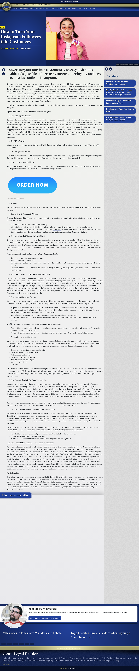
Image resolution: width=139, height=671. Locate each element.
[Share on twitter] (3, 74)
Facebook (67, 1)
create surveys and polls (16, 247)
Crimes (92, 8)
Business (24, 8)
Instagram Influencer (15, 644)
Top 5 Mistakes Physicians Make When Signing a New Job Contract (100, 635)
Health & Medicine (39, 8)
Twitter (74, 1)
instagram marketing (21, 644)
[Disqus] (52, 525)
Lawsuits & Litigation (59, 8)
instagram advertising (9, 644)
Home (16, 8)
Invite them (57, 229)
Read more (6, 665)
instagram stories (27, 644)
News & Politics (79, 8)
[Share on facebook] (3, 70)
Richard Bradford (9, 49)
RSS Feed (62, 1)
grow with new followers (83, 94)
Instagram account (4, 644)
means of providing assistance (50, 301)
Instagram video (32, 644)
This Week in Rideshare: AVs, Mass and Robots (33, 633)
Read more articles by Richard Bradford (45, 618)
